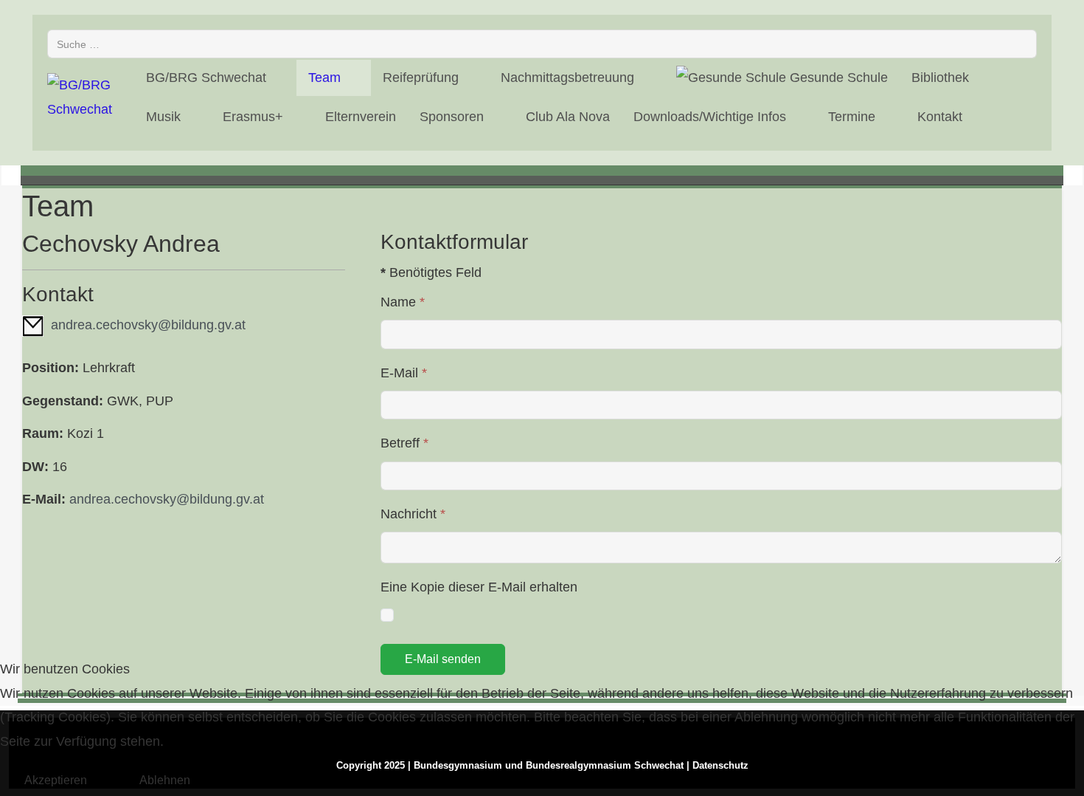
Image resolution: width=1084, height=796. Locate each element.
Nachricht (413, 514)
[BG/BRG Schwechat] (82, 97)
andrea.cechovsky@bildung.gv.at (148, 325)
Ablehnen (164, 780)
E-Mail (404, 373)
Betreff (404, 443)
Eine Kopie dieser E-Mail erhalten (479, 587)
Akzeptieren (55, 780)
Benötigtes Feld (431, 272)
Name (403, 302)
